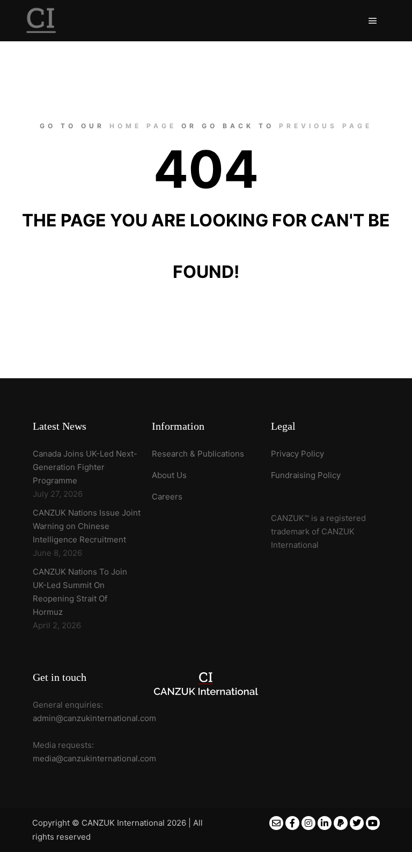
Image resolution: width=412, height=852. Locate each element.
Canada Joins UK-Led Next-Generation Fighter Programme (85, 467)
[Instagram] (308, 823)
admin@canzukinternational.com (94, 718)
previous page (325, 126)
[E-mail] (276, 823)
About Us (169, 475)
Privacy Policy (297, 454)
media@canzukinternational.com (94, 758)
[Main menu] (372, 21)
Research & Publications (198, 454)
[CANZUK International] (41, 20)
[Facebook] (292, 823)
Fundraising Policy (306, 475)
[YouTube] (373, 823)
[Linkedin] (325, 823)
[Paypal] (341, 823)
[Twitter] (357, 823)
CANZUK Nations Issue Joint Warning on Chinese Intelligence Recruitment (87, 526)
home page (142, 126)
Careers (167, 496)
